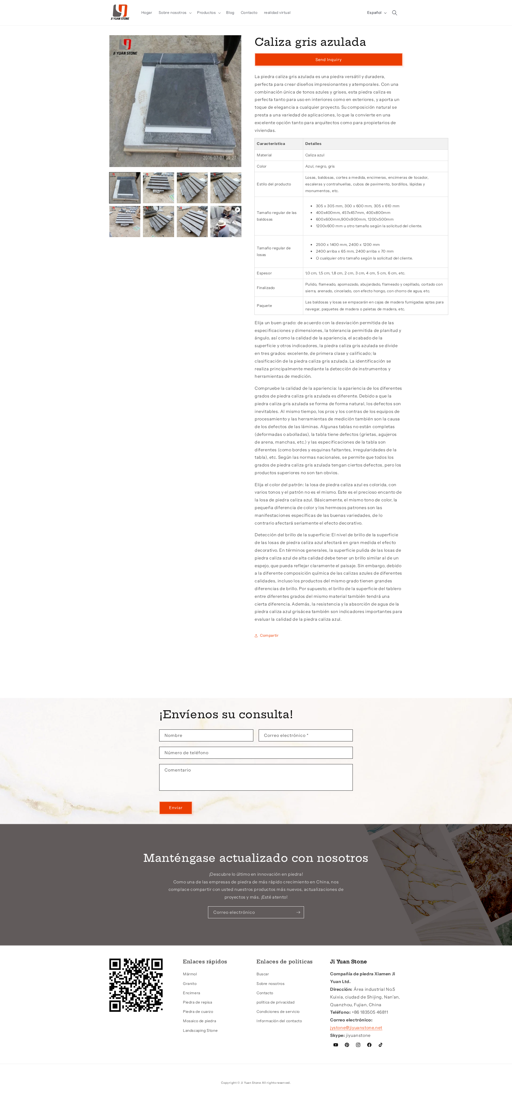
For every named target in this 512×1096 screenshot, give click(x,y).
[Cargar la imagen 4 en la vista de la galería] (225, 187)
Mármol (190, 974)
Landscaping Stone (200, 1030)
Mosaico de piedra (199, 1020)
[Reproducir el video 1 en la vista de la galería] (225, 221)
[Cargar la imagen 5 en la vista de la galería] (124, 221)
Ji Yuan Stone (251, 1083)
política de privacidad (275, 1002)
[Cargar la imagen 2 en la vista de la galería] (158, 187)
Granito (190, 983)
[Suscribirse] (298, 912)
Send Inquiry (328, 59)
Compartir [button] (269, 635)
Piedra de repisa (197, 1002)
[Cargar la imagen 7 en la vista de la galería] (192, 221)
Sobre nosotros (271, 983)
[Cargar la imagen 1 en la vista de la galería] (124, 187)
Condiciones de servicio (278, 1011)
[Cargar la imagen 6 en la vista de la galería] (158, 221)
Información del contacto (279, 1020)
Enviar (176, 807)
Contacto (265, 993)
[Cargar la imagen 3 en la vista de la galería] (192, 187)
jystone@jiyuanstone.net (356, 1027)
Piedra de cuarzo (198, 1011)
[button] (174, 12)
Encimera (191, 993)
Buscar (263, 974)
